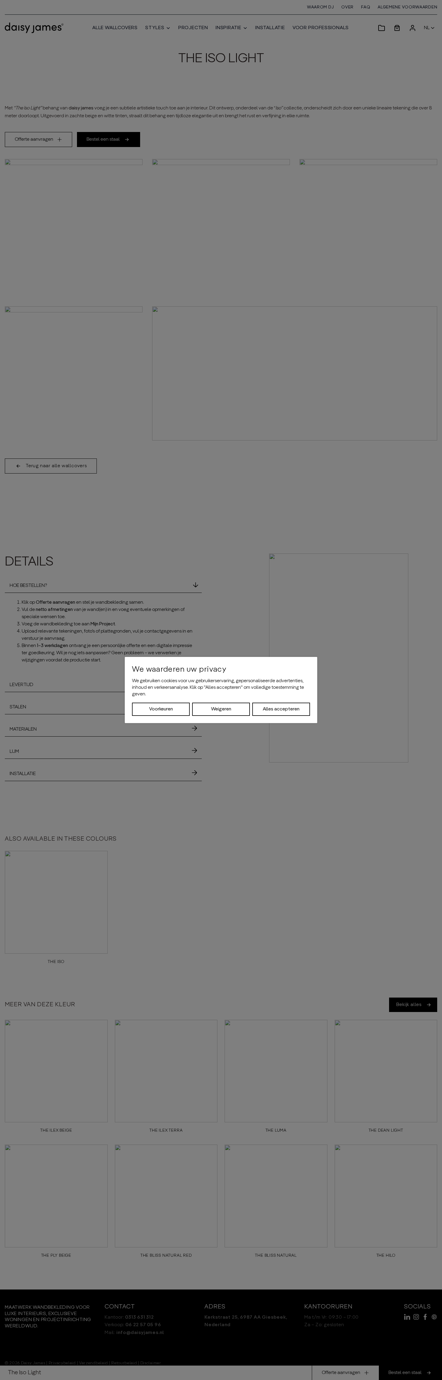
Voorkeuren (161, 709)
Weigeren (221, 709)
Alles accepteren (281, 709)
